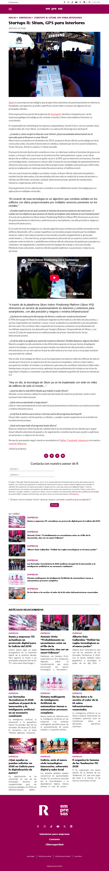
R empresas (13, 2)
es (99, 2)
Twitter (62, 440)
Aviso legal (30, 856)
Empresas (25, 17)
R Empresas (74, 494)
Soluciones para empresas (54, 834)
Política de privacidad (62, 856)
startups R (56, 114)
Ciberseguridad (54, 844)
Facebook (72, 440)
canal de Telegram (17, 443)
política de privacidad (91, 492)
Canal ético (78, 856)
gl (95, 2)
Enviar (54, 505)
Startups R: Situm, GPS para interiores (58, 17)
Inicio (12, 17)
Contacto (54, 839)
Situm (11, 102)
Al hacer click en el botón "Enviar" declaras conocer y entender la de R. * (51, 499)
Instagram (83, 440)
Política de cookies (44, 856)
